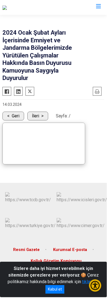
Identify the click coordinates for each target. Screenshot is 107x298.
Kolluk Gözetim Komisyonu (56, 261)
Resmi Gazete (26, 249)
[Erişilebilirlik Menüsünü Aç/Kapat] (95, 285)
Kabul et (55, 289)
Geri (15, 115)
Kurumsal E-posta (70, 249)
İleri (35, 115)
